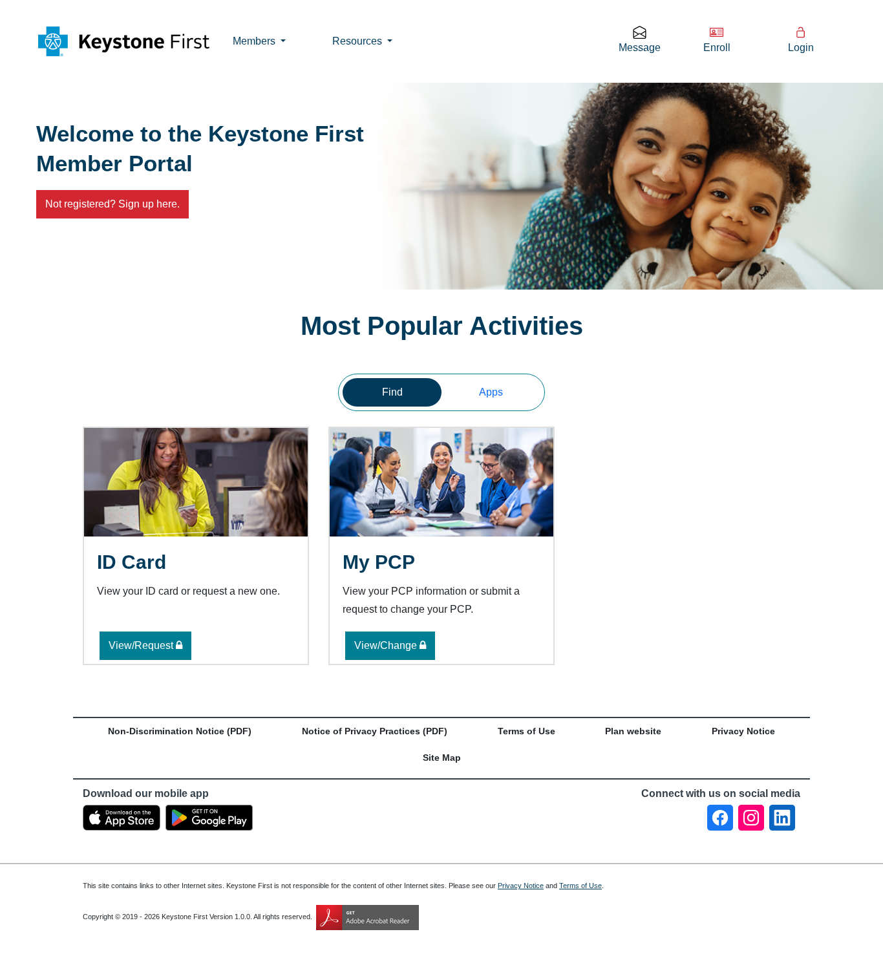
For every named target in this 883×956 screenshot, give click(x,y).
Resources (358, 41)
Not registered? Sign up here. (112, 203)
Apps (491, 392)
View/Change (387, 645)
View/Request (142, 645)
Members (255, 41)
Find (392, 392)
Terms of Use (580, 885)
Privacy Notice (521, 885)
